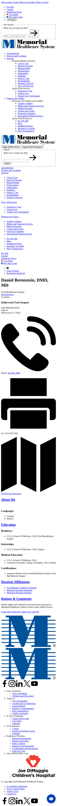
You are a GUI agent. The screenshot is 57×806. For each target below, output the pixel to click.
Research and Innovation (23, 746)
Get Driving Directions (11, 493)
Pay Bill (10, 7)
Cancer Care (12, 177)
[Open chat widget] (51, 798)
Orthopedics (12, 187)
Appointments (13, 53)
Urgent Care (12, 209)
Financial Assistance (15, 231)
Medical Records (14, 226)
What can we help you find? (15, 28)
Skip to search (42, 2)
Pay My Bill (12, 238)
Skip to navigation (28, 2)
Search (7, 163)
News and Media (19, 693)
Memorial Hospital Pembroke (19, 590)
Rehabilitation (13, 195)
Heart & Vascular (14, 180)
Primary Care (12, 192)
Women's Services (15, 197)
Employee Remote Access (23, 731)
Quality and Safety (20, 713)
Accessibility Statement (17, 786)
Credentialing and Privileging (25, 748)
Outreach (16, 723)
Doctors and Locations (16, 56)
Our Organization (20, 701)
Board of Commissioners (23, 708)
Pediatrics (11, 190)
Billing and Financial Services (20, 224)
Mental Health (13, 182)
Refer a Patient (18, 743)
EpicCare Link (18, 751)
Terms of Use (12, 791)
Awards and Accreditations (24, 703)
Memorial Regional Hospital (19, 593)
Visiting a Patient (14, 221)
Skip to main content (10, 2)
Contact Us (11, 794)
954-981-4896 (14, 373)
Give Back (13, 14)
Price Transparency (15, 248)
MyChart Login (16, 17)
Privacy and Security (16, 789)
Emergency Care (14, 207)
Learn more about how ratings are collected (20, 612)
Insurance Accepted (15, 246)
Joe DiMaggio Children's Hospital (21, 588)
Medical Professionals (21, 738)
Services (10, 58)
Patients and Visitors (15, 98)
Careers (10, 9)
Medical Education (20, 741)
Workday (16, 733)
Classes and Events (15, 229)
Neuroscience (13, 185)
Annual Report (18, 706)
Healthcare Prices (14, 12)
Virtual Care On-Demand (18, 212)
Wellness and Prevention (23, 696)
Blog (9, 241)
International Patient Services (19, 234)
